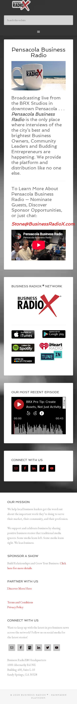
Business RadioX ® (38, 5)
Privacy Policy (15, 607)
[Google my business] (29, 647)
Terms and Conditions (20, 602)
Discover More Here (19, 588)
